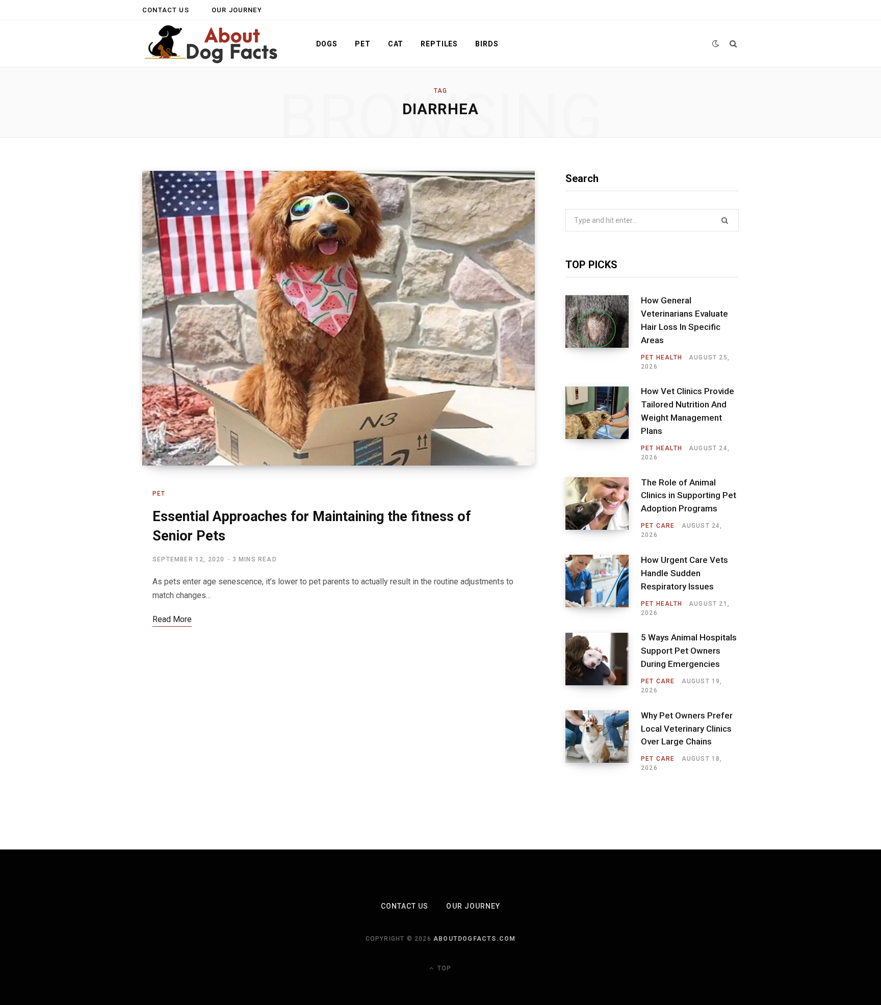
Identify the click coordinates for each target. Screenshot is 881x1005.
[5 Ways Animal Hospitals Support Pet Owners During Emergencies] (603, 664)
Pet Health (661, 357)
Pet (363, 44)
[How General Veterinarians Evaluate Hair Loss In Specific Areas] (603, 333)
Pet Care (658, 525)
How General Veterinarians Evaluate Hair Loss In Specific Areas (684, 320)
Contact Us (165, 10)
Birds (486, 44)
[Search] (733, 44)
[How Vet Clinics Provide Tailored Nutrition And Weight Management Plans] (603, 424)
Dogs (327, 44)
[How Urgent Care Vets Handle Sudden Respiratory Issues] (603, 586)
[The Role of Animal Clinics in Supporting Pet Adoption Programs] (603, 508)
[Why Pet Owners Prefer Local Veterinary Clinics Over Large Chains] (603, 741)
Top (443, 968)
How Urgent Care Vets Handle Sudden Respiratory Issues (684, 573)
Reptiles (439, 44)
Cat (396, 44)
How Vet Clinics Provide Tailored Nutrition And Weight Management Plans (687, 410)
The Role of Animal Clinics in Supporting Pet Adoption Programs (688, 495)
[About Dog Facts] (212, 44)
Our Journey (237, 10)
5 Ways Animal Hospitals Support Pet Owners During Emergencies (689, 650)
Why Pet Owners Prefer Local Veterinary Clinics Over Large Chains (687, 728)
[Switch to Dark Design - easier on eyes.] (716, 43)
